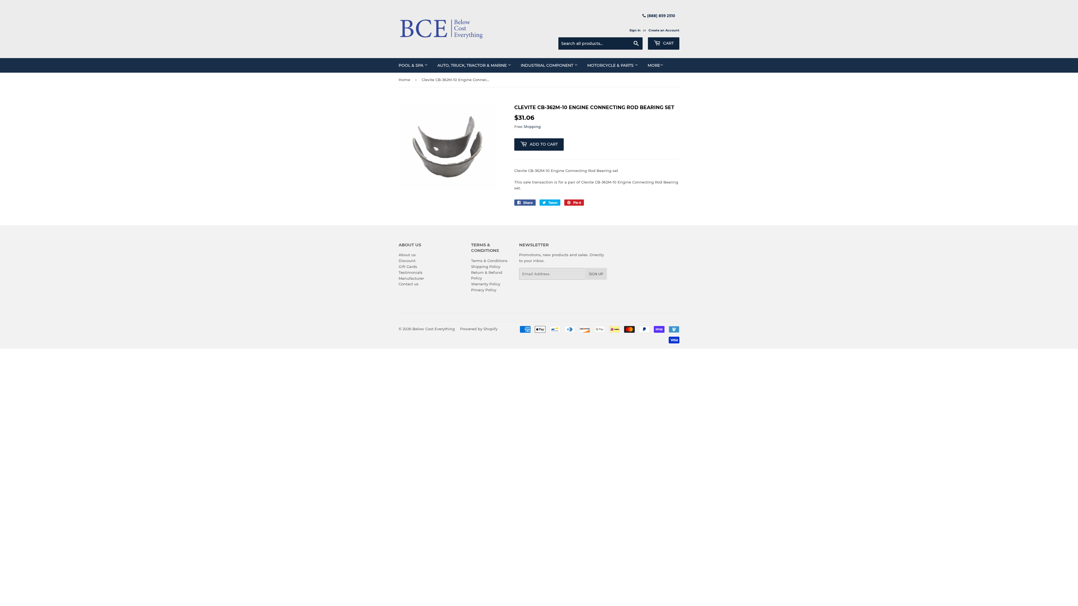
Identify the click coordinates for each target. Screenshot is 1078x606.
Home (404, 79)
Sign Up (596, 274)
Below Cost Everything (433, 329)
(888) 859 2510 (660, 15)
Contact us (409, 284)
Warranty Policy (485, 284)
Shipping (532, 126)
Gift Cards (408, 266)
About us (407, 254)
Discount (407, 260)
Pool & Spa (411, 65)
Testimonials (410, 272)
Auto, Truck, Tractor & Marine (472, 65)
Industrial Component (547, 65)
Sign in (635, 30)
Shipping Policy (485, 266)
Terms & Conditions (489, 260)
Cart (668, 43)
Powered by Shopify (478, 329)
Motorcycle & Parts (611, 65)
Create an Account (663, 30)
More (654, 65)
